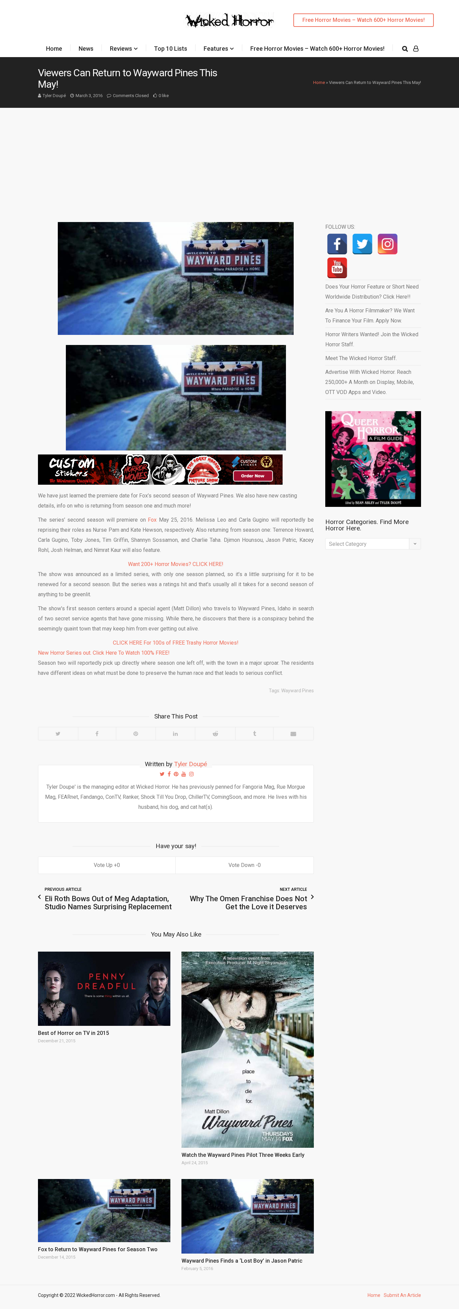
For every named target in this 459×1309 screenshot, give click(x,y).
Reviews (121, 48)
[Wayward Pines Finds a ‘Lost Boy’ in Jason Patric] (247, 1216)
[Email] (293, 733)
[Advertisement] (229, 158)
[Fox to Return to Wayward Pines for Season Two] (104, 1210)
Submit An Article (402, 1295)
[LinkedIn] (175, 733)
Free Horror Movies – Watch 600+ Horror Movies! (363, 20)
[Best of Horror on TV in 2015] (104, 989)
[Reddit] (215, 733)
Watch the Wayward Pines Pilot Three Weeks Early (242, 1155)
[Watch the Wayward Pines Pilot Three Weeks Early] (247, 1050)
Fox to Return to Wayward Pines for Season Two (98, 1249)
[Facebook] (97, 733)
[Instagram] (387, 244)
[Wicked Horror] (229, 20)
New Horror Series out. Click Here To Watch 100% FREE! (104, 653)
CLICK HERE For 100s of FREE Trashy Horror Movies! (176, 643)
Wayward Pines (297, 690)
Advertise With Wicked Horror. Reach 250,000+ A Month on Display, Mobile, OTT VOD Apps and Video (369, 382)
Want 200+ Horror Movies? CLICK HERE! (175, 564)
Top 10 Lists (170, 48)
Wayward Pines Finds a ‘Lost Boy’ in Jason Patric (241, 1261)
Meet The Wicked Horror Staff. (361, 358)
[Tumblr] (254, 733)
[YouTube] (337, 267)
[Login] (416, 48)
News (86, 48)
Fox (152, 520)
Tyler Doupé (54, 95)
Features (216, 48)
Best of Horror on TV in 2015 (73, 1033)
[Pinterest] (136, 733)
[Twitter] (58, 733)
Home (54, 48)
